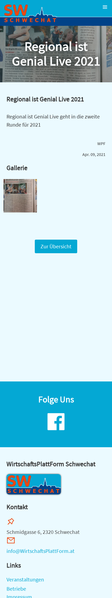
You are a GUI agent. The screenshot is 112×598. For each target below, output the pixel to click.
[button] (105, 7)
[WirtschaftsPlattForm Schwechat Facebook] (56, 431)
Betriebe (16, 588)
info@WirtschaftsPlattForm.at (40, 550)
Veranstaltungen (25, 579)
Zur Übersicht (56, 246)
